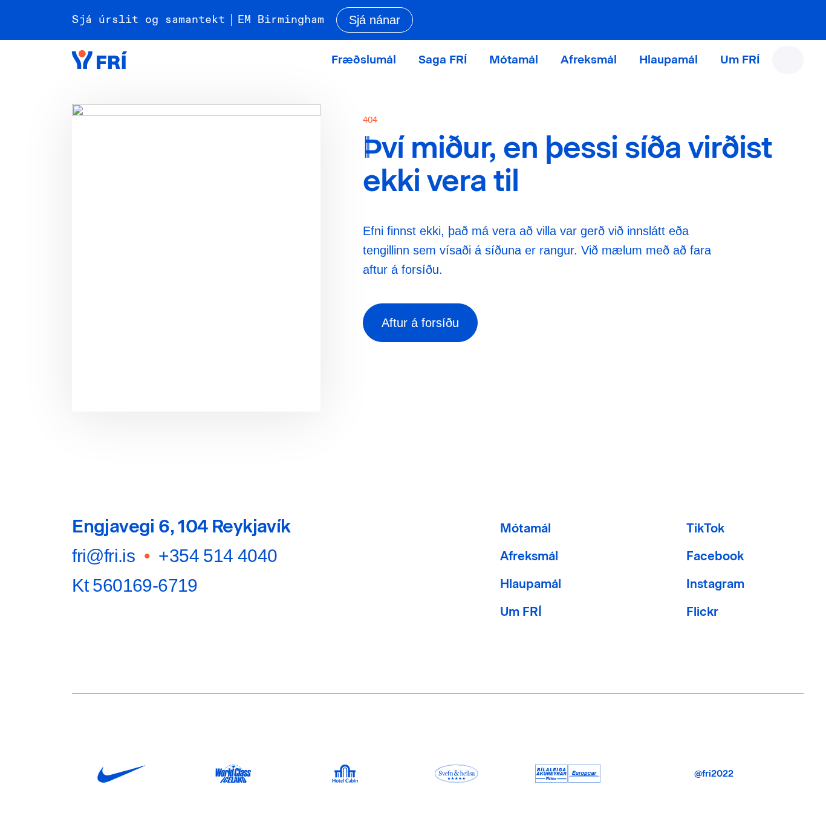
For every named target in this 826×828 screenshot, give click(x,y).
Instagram (715, 584)
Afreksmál (589, 59)
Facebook (715, 556)
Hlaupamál (668, 59)
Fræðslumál (363, 59)
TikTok (705, 528)
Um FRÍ (739, 59)
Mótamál (513, 59)
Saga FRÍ (442, 59)
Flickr (702, 611)
